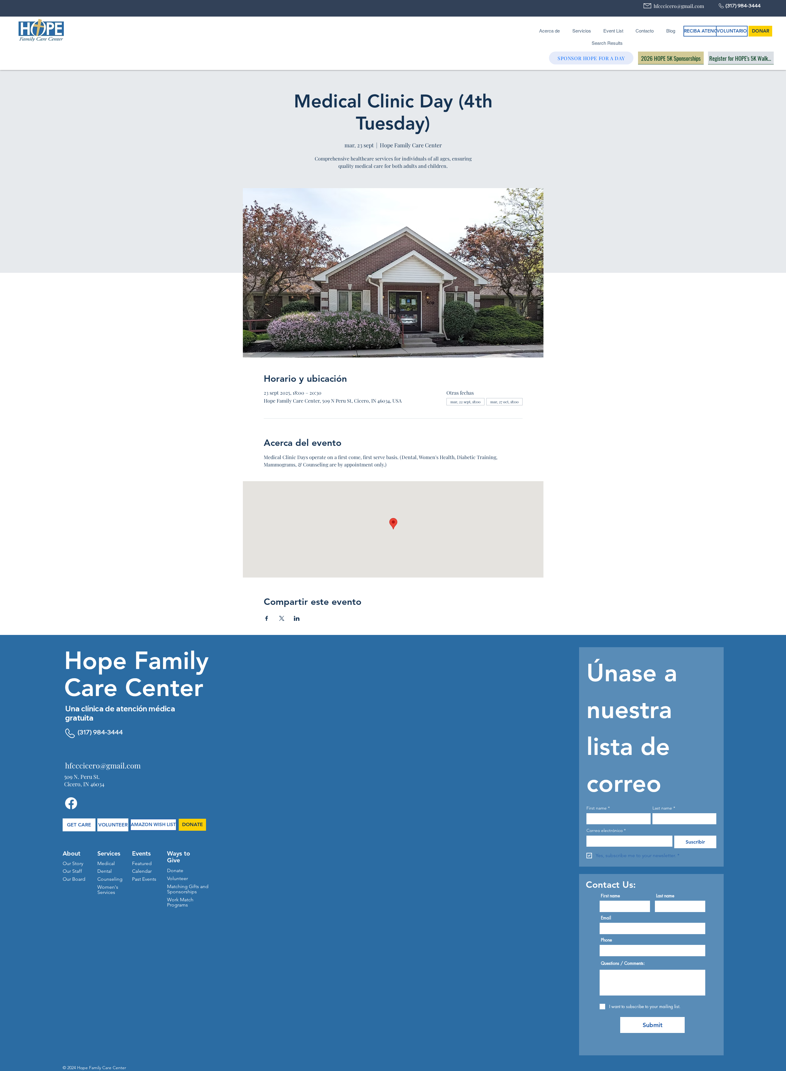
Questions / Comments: (623, 963)
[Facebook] (71, 803)
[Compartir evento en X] (282, 618)
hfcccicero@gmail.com (679, 6)
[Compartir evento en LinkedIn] (297, 618)
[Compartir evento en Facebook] (267, 618)
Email (606, 918)
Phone (606, 940)
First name (598, 808)
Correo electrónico (606, 830)
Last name (663, 808)
